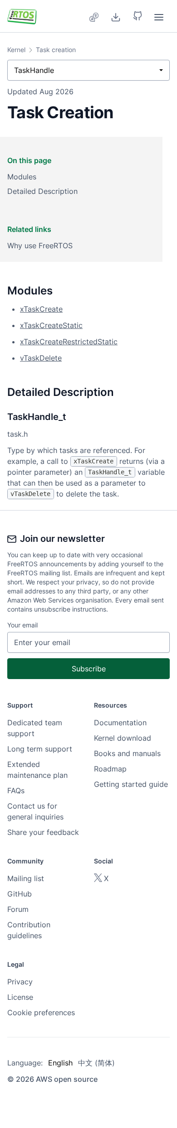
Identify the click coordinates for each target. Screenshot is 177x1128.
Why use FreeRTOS (40, 245)
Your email (22, 625)
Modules (21, 176)
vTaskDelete (41, 357)
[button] (137, 16)
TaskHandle (34, 70)
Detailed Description (42, 191)
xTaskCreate (41, 308)
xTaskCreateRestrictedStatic (69, 341)
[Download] (116, 16)
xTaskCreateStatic (51, 325)
